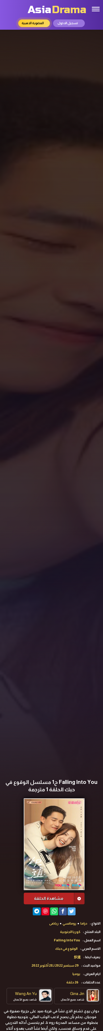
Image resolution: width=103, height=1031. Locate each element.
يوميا (76, 974)
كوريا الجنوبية (70, 932)
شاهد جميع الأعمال (72, 999)
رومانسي (69, 923)
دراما (83, 923)
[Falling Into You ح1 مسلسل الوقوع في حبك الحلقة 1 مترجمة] (37, 911)
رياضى (54, 923)
